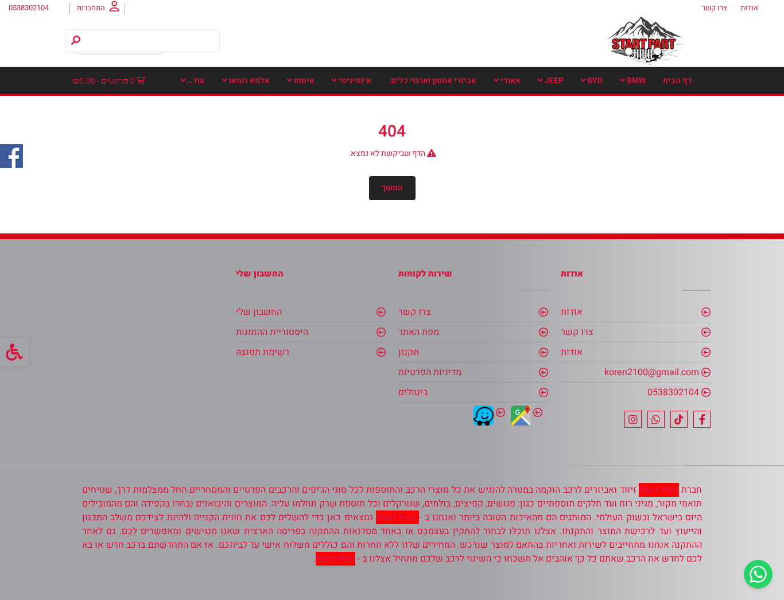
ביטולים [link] (413, 392)
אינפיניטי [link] (354, 81)
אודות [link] (749, 7)
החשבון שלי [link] (259, 312)
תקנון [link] (408, 352)
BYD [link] (594, 81)
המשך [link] (392, 188)
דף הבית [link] (677, 81)
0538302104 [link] (673, 392)
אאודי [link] (510, 81)
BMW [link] (635, 81)
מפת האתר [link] (418, 332)
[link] (758, 574)
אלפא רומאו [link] (248, 81)
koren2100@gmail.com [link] (651, 372)
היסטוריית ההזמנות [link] (272, 332)
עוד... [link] (195, 81)
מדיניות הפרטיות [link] (429, 372)
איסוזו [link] (303, 81)
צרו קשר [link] (714, 7)
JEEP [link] (553, 81)
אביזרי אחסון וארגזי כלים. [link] (432, 81)
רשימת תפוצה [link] (262, 352)
